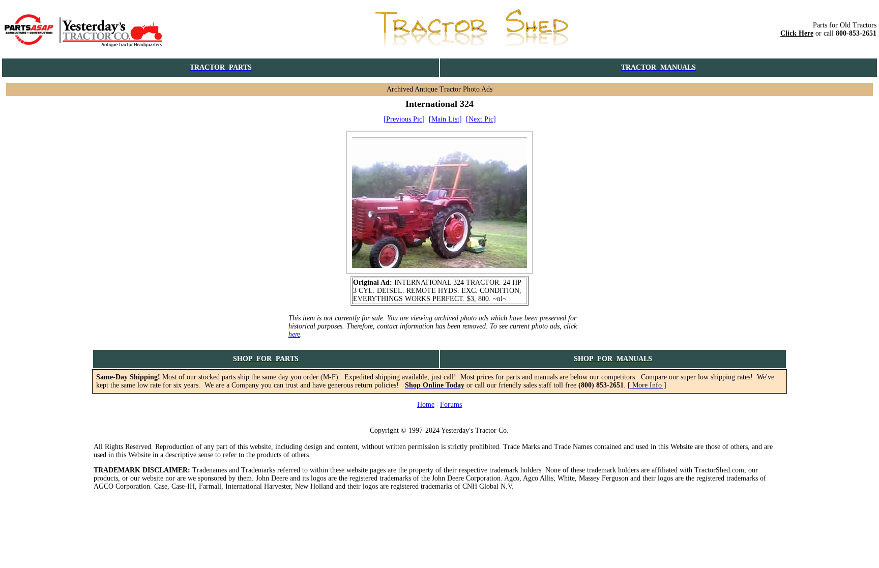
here (294, 334)
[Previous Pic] (404, 119)
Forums (451, 404)
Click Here (796, 33)
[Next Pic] (481, 119)
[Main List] (445, 119)
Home (425, 404)
